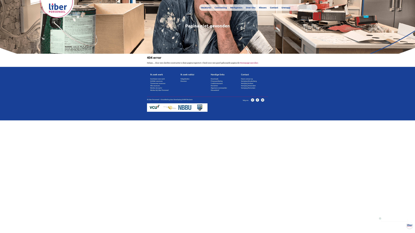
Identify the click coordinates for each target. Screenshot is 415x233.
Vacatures (206, 7)
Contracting (221, 7)
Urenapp (286, 7)
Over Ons (251, 7)
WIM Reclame (188, 99)
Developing (178, 99)
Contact (274, 7)
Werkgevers (236, 7)
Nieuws (263, 7)
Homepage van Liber (249, 63)
